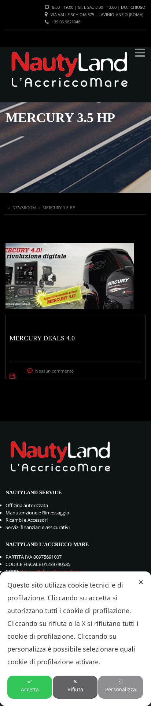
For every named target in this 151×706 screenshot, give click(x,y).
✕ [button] (141, 582)
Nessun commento (54, 371)
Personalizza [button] (120, 689)
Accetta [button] (30, 689)
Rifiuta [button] (75, 689)
